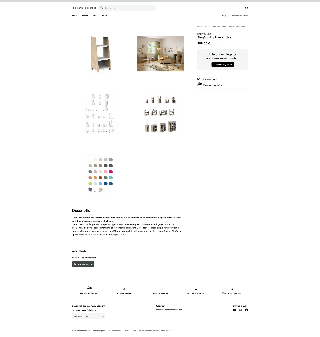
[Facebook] (234, 309)
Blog (224, 15)
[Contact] (246, 8)
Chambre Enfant (222, 26)
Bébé (74, 15)
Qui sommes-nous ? (239, 15)
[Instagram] (240, 309)
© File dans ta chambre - (82, 330)
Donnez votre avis (83, 264)
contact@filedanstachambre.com (169, 309)
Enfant (85, 15)
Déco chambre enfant (239, 26)
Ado (94, 15)
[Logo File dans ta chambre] (84, 8)
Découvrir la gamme (223, 64)
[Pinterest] (246, 309)
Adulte (104, 15)
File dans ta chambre (205, 26)
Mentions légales (98, 330)
